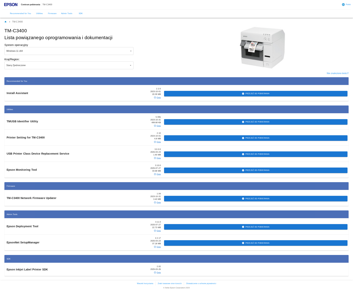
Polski (348, 4)
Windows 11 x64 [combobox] (14, 51)
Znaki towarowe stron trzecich (170, 283)
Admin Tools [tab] (66, 13)
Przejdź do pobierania (257, 94)
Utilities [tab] (39, 13)
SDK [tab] (81, 13)
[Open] (131, 65)
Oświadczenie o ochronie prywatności (201, 283)
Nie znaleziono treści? (338, 73)
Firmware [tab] (52, 13)
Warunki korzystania (145, 283)
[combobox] (67, 65)
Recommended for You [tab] (20, 13)
